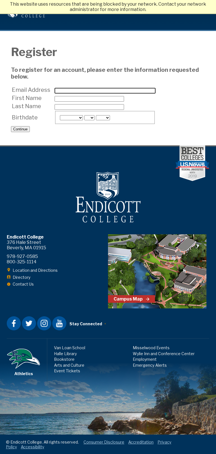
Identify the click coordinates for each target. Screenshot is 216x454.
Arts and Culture (69, 365)
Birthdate (25, 117)
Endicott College (108, 197)
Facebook (14, 323)
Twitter (29, 323)
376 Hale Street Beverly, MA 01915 (26, 245)
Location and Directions (35, 270)
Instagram (44, 323)
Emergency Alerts (150, 365)
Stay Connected (85, 323)
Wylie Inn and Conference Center (164, 353)
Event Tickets (67, 370)
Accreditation (141, 442)
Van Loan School (69, 347)
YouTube (59, 323)
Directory (21, 277)
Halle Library (65, 353)
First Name (27, 98)
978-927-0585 (22, 256)
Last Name (26, 106)
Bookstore (64, 359)
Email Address (31, 89)
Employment (145, 359)
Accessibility (32, 446)
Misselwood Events (151, 347)
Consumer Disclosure (104, 442)
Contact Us (23, 284)
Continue (20, 129)
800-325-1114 (22, 261)
